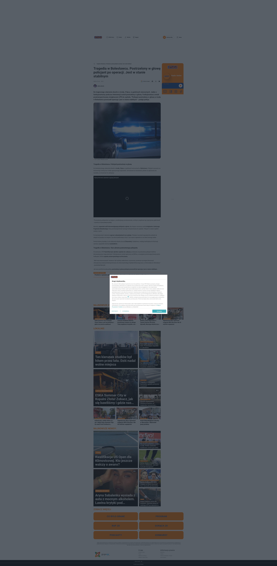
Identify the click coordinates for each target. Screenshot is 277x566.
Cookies (120, 306)
